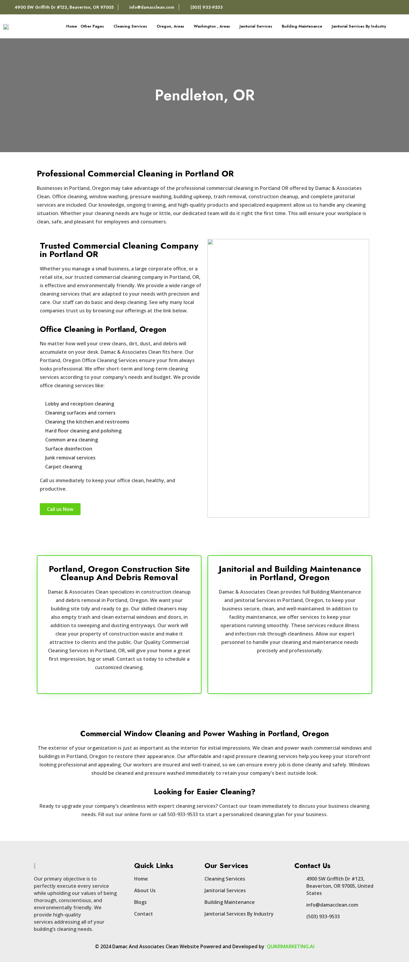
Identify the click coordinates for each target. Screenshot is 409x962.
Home (71, 26)
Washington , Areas (212, 26)
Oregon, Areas (170, 26)
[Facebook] (372, 7)
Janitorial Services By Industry (359, 26)
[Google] (398, 7)
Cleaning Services (130, 26)
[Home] (385, 7)
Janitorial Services (256, 26)
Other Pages (92, 26)
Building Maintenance (302, 26)
